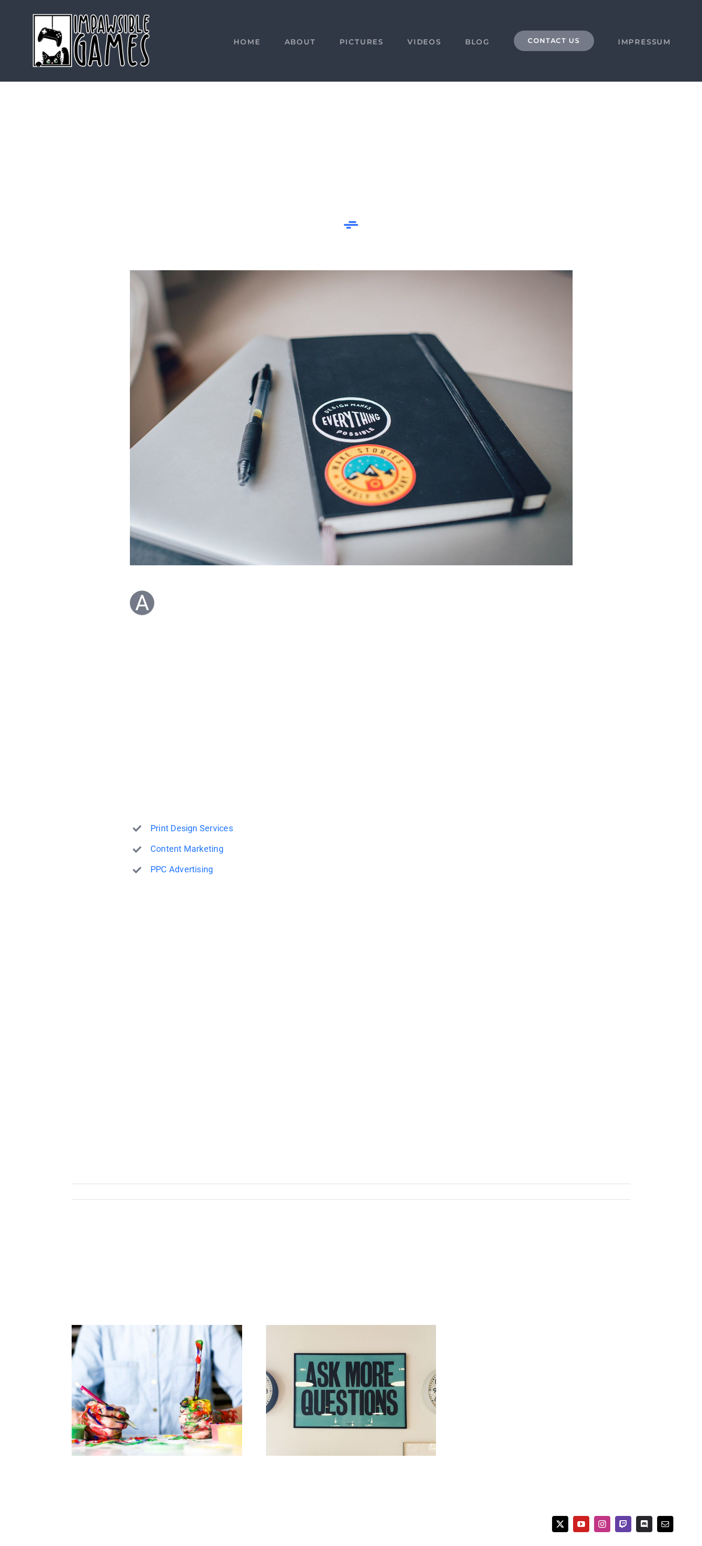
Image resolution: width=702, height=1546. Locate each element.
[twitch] (623, 1524)
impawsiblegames (110, 1191)
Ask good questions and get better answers (350, 1390)
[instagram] (602, 1524)
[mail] (665, 1524)
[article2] (351, 273)
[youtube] (581, 1524)
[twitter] (560, 1524)
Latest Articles (209, 1191)
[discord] (644, 1524)
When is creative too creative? (156, 1390)
